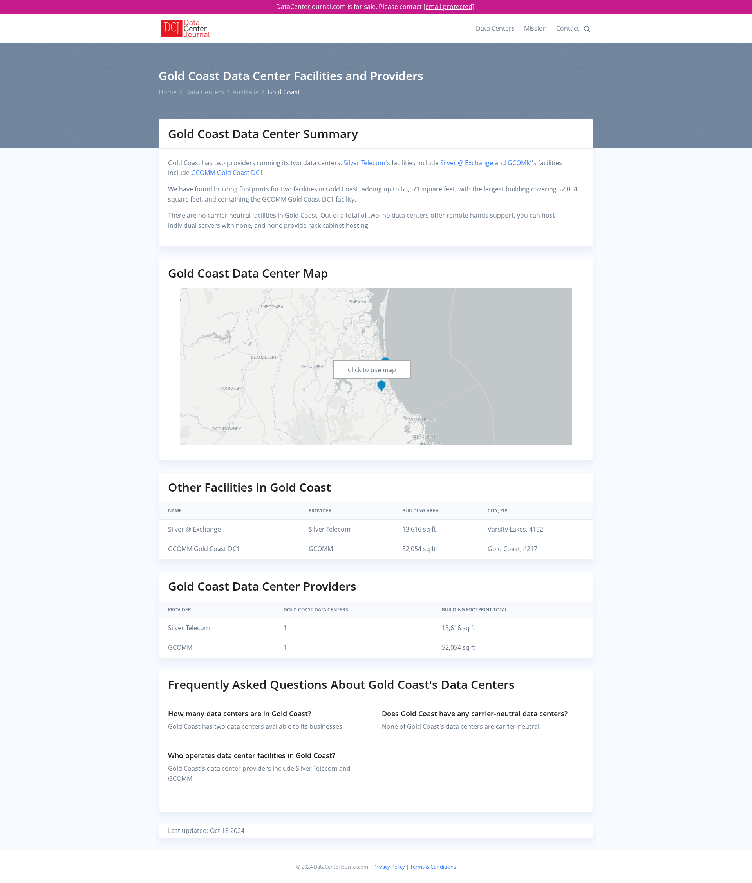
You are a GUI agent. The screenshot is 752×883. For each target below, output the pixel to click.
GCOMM (520, 163)
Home (168, 92)
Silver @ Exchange (466, 163)
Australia (246, 92)
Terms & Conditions (433, 866)
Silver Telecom (364, 163)
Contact (567, 28)
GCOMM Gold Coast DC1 (227, 172)
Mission (535, 28)
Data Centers (495, 28)
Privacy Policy (389, 866)
